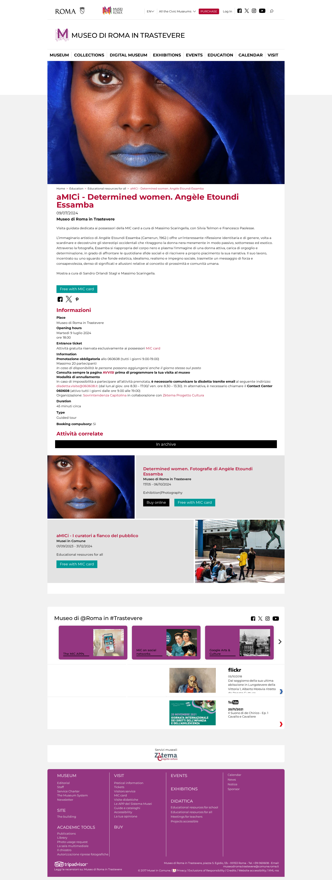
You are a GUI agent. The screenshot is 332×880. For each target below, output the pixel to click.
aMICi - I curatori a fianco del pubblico (97, 535)
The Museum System (72, 795)
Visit (273, 55)
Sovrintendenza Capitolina (104, 395)
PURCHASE (209, 11)
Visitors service (125, 791)
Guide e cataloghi (127, 808)
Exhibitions (167, 55)
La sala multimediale (73, 846)
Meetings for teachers (186, 816)
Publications (66, 833)
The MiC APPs (73, 653)
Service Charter (68, 791)
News (232, 779)
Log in (227, 11)
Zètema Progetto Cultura (183, 395)
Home (60, 188)
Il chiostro (64, 850)
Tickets (119, 787)
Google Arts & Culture (220, 652)
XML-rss (273, 870)
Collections (89, 55)
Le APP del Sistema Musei (133, 803)
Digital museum (128, 55)
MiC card (153, 348)
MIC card (120, 795)
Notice (232, 784)
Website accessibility (252, 870)
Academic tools (76, 827)
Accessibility (123, 812)
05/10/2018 (252, 685)
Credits (231, 870)
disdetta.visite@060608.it (77, 386)
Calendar (250, 55)
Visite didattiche (126, 799)
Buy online (156, 502)
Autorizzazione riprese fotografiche (82, 854)
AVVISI (108, 372)
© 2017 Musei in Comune (154, 870)
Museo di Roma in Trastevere (128, 35)
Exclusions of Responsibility (206, 870)
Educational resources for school (194, 807)
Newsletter (65, 799)
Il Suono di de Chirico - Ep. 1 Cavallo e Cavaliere (248, 714)
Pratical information (128, 783)
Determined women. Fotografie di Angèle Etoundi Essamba (198, 471)
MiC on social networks (146, 652)
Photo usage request (72, 842)
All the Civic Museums (175, 11)
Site (61, 810)
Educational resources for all (107, 188)
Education (220, 55)
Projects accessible (184, 821)
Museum (59, 55)
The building (66, 816)
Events (194, 55)
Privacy (181, 870)
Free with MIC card (77, 289)
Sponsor (234, 789)
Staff (60, 787)
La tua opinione (125, 816)
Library (62, 837)
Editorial (63, 783)
